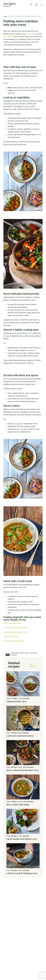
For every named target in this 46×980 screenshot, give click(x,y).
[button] (23, 665)
